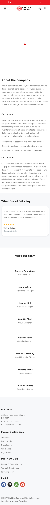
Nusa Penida (6, 445)
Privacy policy (7, 472)
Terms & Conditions (10, 468)
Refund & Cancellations (11, 464)
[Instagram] (10, 484)
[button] (39, 8)
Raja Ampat (6, 452)
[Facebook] (3, 484)
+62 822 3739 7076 (10, 421)
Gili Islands (6, 449)
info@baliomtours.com (12, 424)
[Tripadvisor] (16, 484)
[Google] (22, 484)
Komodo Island (7, 441)
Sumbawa (5, 437)
